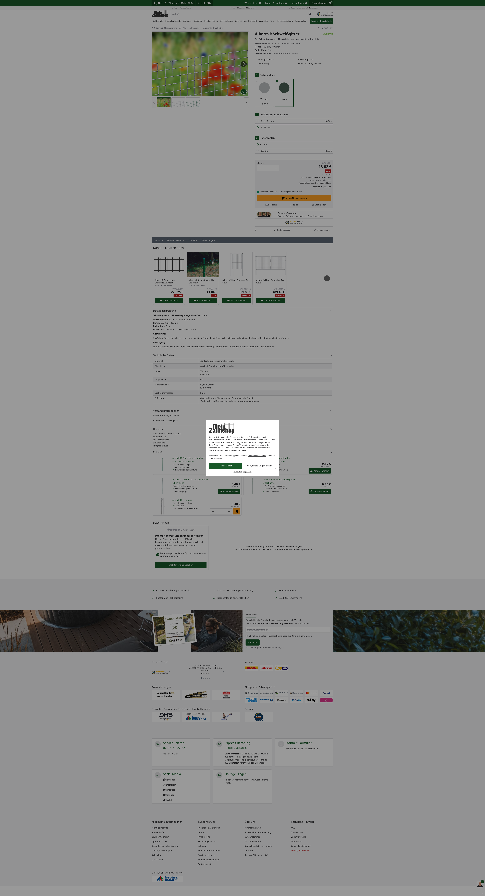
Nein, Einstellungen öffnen (259, 465)
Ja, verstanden (225, 465)
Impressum (247, 472)
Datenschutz (238, 472)
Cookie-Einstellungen (257, 455)
